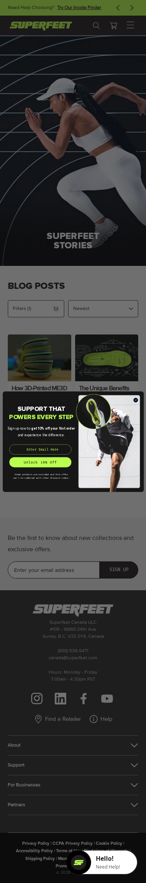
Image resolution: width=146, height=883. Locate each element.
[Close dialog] (135, 400)
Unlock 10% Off (39, 462)
